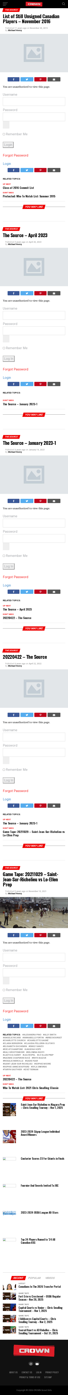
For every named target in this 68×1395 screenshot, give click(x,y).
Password (10, 110)
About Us (13, 1372)
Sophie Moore (43, 1064)
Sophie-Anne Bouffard (16, 1067)
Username (10, 94)
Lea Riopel (29, 1055)
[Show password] (6, 125)
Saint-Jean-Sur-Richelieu (18, 1064)
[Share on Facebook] (14, 79)
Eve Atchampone (13, 1049)
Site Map (48, 1377)
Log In (38, 1372)
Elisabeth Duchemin (15, 1046)
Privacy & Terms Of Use (29, 1377)
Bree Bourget (54, 1038)
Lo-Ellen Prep (45, 1055)
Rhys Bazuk (39, 1058)
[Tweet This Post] (26, 79)
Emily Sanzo (37, 1046)
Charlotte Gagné (38, 1040)
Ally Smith (50, 1035)
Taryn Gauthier (13, 1070)
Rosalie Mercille (13, 1061)
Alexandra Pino (32, 1035)
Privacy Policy (52, 1372)
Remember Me (16, 134)
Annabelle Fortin (34, 1038)
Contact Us (27, 1372)
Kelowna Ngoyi (35, 1052)
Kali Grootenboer (14, 1052)
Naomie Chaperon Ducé (17, 1058)
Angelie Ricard (12, 1038)
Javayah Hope (33, 1049)
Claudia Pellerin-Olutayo (40, 1043)
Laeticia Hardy (12, 1055)
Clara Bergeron (13, 1043)
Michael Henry (15, 30)
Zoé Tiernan (31, 1070)
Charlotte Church (15, 1040)
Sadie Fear (32, 1061)
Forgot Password (15, 155)
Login (7, 164)
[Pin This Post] (40, 79)
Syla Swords (39, 1067)
